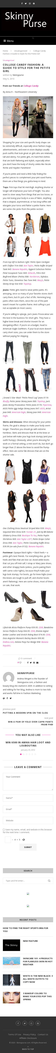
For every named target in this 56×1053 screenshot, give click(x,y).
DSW (41, 627)
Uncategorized (20, 50)
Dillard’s (31, 273)
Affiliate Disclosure (28, 1038)
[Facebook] (21, 3)
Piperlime (47, 404)
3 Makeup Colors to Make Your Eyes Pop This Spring (37, 996)
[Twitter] (26, 3)
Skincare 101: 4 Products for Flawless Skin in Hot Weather (38, 961)
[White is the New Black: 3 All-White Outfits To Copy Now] (11, 980)
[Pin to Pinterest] (34, 662)
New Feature (30, 940)
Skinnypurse (18, 75)
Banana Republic (19, 269)
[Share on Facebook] (27, 662)
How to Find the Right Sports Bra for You (25, 930)
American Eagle (19, 412)
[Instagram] (30, 3)
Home (5, 50)
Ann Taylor (28, 265)
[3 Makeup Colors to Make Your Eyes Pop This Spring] (11, 997)
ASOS (42, 408)
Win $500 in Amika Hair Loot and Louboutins (28, 744)
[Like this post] (22, 662)
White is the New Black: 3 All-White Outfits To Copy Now (38, 978)
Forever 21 (31, 531)
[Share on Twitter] (31, 662)
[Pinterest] (34, 3)
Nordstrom (34, 276)
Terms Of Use (14, 1034)
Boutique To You (29, 535)
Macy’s (40, 280)
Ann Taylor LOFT (24, 539)
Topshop (27, 283)
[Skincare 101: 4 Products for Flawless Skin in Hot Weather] (11, 962)
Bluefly (6, 401)
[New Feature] (11, 945)
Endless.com (8, 642)
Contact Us (43, 1034)
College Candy (31, 85)
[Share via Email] (37, 662)
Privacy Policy (29, 1034)
